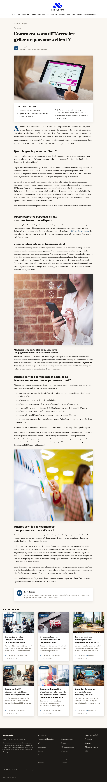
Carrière (41, 759)
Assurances (65, 755)
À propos (57, 598)
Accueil (16, 23)
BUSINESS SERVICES (10, 770)
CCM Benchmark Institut (79, 231)
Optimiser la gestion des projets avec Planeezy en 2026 (85, 692)
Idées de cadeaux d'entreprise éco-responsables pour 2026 (87, 639)
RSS (86, 751)
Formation (52, 14)
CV (39, 743)
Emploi (62, 14)
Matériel (71, 14)
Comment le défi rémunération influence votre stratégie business (17, 692)
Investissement (67, 739)
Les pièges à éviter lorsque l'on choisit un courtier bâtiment (15, 639)
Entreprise (15, 14)
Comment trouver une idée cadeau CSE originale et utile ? (50, 639)
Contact (88, 743)
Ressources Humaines (87, 14)
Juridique (65, 759)
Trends (64, 763)
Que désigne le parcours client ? (30, 110)
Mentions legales (91, 747)
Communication (38, 14)
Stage (63, 743)
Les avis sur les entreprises (27, 770)
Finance (25, 14)
